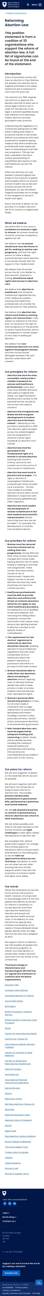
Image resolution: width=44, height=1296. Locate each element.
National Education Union (17, 1115)
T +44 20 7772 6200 (12, 1252)
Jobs (5, 1213)
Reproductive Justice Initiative (20, 1136)
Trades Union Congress (16, 1152)
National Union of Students (18, 1120)
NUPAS (8, 1125)
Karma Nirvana (12, 1088)
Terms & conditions (11, 1290)
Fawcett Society (13, 1069)
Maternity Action (13, 1098)
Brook (8, 1028)
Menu (35, 4)
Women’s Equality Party (17, 1173)
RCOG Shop (8, 1217)
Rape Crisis (10, 1131)
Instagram (10, 1203)
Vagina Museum (13, 1163)
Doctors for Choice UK (16, 1039)
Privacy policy (21, 1287)
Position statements (16, 13)
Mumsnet (9, 1109)
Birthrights (10, 1006)
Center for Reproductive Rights (21, 1033)
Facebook (5, 1203)
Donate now (11, 1273)
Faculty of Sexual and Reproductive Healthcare (18, 1062)
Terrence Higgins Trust (16, 1147)
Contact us (8, 1221)
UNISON (8, 1157)
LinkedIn (14, 1203)
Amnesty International (16, 990)
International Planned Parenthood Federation (17, 1081)
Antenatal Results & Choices (19, 995)
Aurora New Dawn (14, 1001)
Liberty (8, 1093)
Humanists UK (12, 1074)
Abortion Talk (12, 985)
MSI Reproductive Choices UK (20, 1104)
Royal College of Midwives (18, 1141)
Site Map (36, 1293)
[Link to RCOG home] (12, 4)
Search (28, 4)
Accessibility (8, 1287)
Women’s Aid (11, 1168)
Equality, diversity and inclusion (16, 1293)
